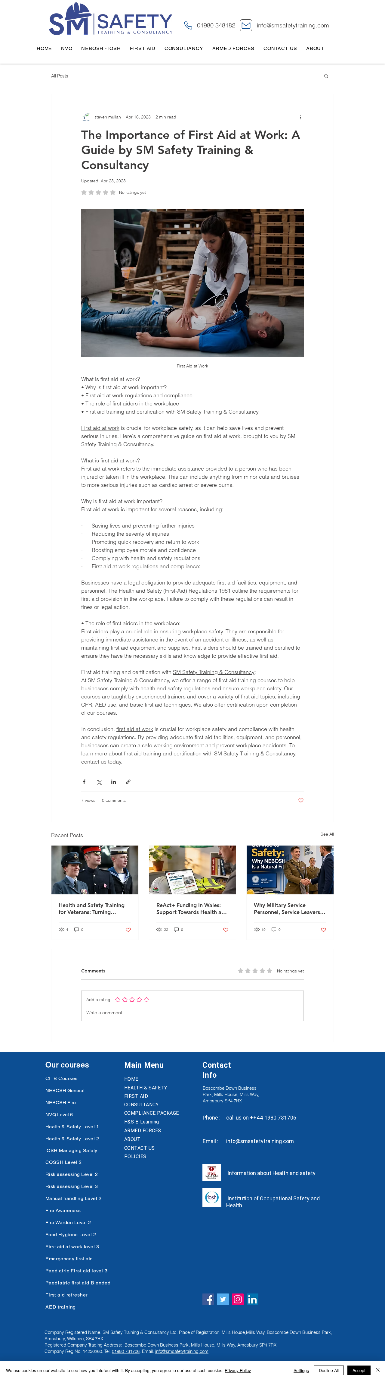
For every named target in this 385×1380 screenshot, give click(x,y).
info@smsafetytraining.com (260, 1141)
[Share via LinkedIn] (113, 782)
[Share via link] (128, 782)
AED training (60, 1307)
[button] (326, 75)
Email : (210, 1141)
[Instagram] (238, 1299)
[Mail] (246, 25)
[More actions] (300, 117)
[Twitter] (223, 1299)
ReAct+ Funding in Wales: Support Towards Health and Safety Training (192, 908)
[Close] (377, 1370)
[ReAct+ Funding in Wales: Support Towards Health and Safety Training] (192, 870)
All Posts (59, 76)
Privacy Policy (238, 1370)
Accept (359, 1370)
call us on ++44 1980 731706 (261, 1117)
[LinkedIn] (252, 1299)
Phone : (211, 1117)
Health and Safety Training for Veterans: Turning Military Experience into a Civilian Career (92, 908)
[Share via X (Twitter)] (99, 782)
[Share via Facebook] (84, 782)
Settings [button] (301, 1370)
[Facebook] (208, 1299)
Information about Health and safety (271, 1173)
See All (327, 834)
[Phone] (188, 25)
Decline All (329, 1370)
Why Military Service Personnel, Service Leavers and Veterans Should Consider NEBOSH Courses (288, 908)
